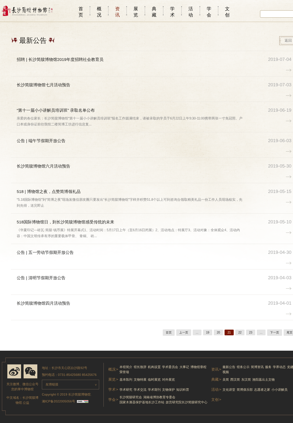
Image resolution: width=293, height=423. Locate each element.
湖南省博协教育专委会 (159, 397)
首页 (81, 11)
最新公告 (228, 367)
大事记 (184, 367)
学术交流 (140, 389)
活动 (190, 11)
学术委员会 (170, 367)
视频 (225, 372)
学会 (209, 11)
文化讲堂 (228, 389)
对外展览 (168, 379)
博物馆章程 (198, 367)
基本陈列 (125, 379)
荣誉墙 (124, 372)
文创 (227, 11)
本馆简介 (125, 367)
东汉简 (246, 379)
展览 (135, 11)
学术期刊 (154, 389)
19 (207, 332)
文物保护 (168, 389)
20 (218, 332)
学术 (172, 11)
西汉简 (235, 379)
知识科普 (182, 389)
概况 (99, 11)
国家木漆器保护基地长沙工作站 (141, 402)
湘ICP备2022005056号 (58, 401)
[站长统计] (82, 402)
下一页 (274, 332)
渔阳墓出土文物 (263, 379)
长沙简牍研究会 (130, 397)
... (197, 332)
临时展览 (154, 379)
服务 (268, 367)
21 (229, 332)
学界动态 (279, 367)
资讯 (117, 11)
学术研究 (125, 389)
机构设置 (154, 367)
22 (239, 332)
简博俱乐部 (245, 389)
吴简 (225, 379)
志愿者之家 (262, 389)
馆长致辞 (140, 367)
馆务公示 (243, 367)
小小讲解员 (279, 389)
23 (250, 332)
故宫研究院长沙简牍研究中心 (186, 402)
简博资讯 (257, 367)
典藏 (154, 11)
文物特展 (140, 379)
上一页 (183, 332)
